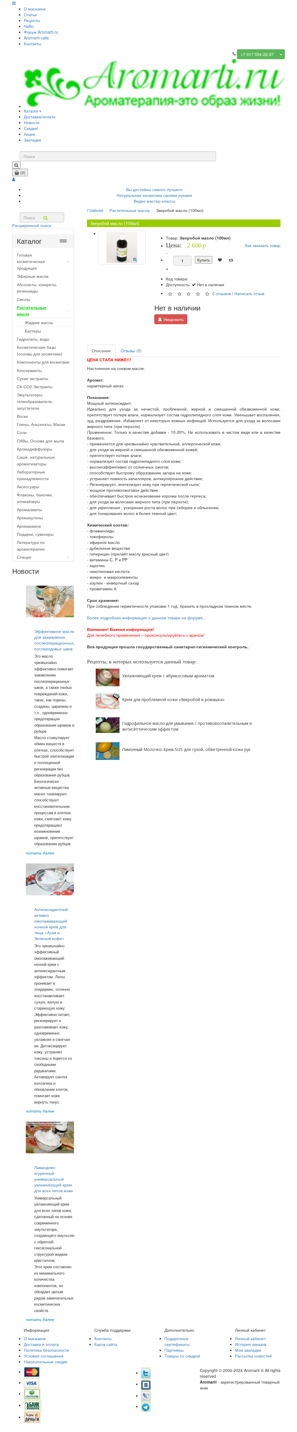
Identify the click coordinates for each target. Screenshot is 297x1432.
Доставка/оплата (39, 116)
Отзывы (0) (131, 350)
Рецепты (32, 20)
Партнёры (174, 1350)
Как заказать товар (262, 245)
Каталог (31, 111)
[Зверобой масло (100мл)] (122, 247)
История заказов (250, 1344)
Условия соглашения (44, 1356)
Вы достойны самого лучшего (154, 189)
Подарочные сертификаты (177, 1341)
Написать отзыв (249, 293)
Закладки (32, 140)
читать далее (40, 853)
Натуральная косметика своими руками (154, 195)
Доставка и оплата (41, 1344)
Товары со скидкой (182, 1356)
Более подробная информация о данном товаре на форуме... (146, 617)
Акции (29, 134)
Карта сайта (105, 1344)
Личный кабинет (250, 1338)
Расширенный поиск (31, 225)
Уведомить (173, 319)
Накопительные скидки (45, 1361)
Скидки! (31, 128)
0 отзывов (221, 293)
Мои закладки (248, 1350)
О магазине (35, 9)
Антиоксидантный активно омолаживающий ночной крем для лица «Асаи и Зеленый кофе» (51, 923)
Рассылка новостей (253, 1356)
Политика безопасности (46, 1350)
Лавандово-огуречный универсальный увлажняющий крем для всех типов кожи (53, 1178)
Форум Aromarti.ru (41, 32)
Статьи (30, 14)
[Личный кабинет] (13, 179)
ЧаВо (29, 26)
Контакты (32, 43)
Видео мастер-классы (154, 201)
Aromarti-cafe (36, 38)
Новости (31, 122)
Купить (203, 260)
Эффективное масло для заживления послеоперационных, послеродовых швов (54, 639)
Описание (101, 350)
